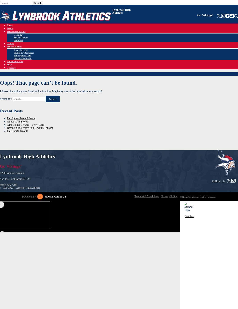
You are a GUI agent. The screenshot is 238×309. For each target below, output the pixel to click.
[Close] (186, 207)
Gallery (10, 43)
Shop (9, 64)
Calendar (18, 34)
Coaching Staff (21, 50)
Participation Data (22, 55)
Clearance (11, 67)
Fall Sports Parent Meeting (21, 118)
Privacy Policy (169, 196)
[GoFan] (229, 16)
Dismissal (18, 40)
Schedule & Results (16, 31)
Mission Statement (23, 58)
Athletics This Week (18, 121)
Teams (10, 28)
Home (10, 25)
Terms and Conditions (147, 196)
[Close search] (49, 2)
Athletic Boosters (15, 61)
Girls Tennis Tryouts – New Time (25, 124)
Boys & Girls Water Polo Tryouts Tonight (30, 127)
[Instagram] (223, 16)
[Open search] (236, 16)
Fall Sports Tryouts (17, 130)
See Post (189, 216)
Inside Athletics (14, 46)
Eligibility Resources (24, 52)
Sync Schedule (21, 37)
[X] (219, 16)
